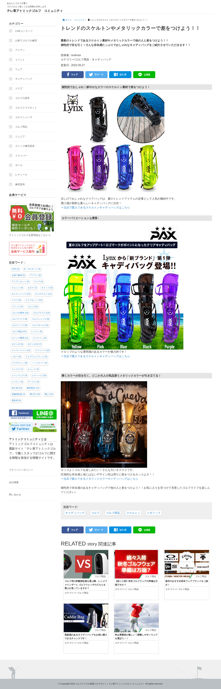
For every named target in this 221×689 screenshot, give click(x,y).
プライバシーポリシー (21, 469)
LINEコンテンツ (24, 31)
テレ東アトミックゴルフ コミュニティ (35, 10)
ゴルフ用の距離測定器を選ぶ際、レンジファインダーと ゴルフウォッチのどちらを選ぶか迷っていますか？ (86, 585)
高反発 (16, 400)
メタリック (154, 512)
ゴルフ (95, 512)
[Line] (144, 75)
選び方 (35, 394)
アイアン (20, 50)
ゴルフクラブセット (26, 107)
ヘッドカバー (39, 363)
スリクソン (39, 338)
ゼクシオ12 (34, 344)
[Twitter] (96, 75)
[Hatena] (120, 75)
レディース (22, 174)
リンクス (17, 369)
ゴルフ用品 (82, 59)
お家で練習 (18, 275)
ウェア (18, 69)
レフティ (17, 382)
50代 (15, 269)
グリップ (17, 306)
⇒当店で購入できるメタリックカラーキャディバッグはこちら (99, 478)
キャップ (47, 288)
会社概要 (14, 482)
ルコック (33, 369)
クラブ (18, 88)
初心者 (17, 388)
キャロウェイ (43, 294)
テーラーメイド (21, 350)
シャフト (36, 331)
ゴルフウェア (41, 313)
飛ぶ (49, 394)
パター (16, 356)
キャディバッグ (101, 59)
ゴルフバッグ (19, 325)
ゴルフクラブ (19, 319)
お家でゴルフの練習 (26, 40)
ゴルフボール (40, 325)
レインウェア (19, 375)
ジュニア (20, 136)
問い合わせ (15, 494)
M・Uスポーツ (32, 269)
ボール (18, 165)
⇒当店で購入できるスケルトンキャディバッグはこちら (95, 207)
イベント (20, 59)
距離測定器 (18, 394)
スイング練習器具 (25, 146)
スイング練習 (20, 338)
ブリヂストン (19, 363)
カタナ (32, 288)
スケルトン (133, 512)
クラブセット (34, 300)
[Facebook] (73, 75)
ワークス (33, 382)
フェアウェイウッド (36, 356)
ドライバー (21, 155)
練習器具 (20, 184)
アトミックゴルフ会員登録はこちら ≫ (30, 235)
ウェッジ (17, 288)
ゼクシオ (17, 344)
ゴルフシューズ (23, 117)
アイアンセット (20, 281)
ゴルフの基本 (22, 98)
